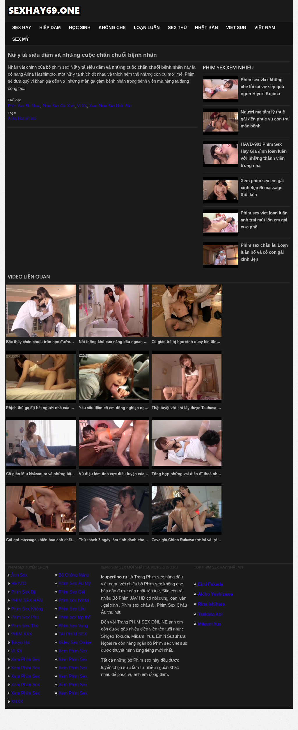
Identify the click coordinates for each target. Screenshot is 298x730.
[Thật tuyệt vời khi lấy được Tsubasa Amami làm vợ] (187, 377)
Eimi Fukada (210, 584)
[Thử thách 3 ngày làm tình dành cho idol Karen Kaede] (114, 509)
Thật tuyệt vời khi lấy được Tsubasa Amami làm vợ (198, 408)
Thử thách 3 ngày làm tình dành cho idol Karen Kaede (127, 540)
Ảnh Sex (19, 574)
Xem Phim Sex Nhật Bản (110, 106)
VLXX (82, 106)
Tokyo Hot (20, 642)
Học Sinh (80, 27)
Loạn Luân (147, 27)
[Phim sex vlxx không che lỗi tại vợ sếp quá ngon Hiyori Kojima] (220, 89)
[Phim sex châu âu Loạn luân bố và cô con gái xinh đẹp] (220, 255)
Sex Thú (177, 27)
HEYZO (18, 583)
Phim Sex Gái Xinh (58, 106)
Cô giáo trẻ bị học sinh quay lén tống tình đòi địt (196, 342)
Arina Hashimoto (22, 118)
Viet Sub (236, 27)
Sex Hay (21, 27)
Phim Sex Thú (24, 625)
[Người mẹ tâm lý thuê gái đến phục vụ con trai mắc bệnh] (220, 121)
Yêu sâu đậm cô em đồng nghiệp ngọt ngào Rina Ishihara (131, 408)
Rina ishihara (211, 603)
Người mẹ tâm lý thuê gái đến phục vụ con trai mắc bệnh (265, 118)
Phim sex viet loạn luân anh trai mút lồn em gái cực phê (264, 219)
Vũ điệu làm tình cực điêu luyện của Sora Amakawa (125, 474)
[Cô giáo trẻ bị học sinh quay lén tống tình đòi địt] (187, 310)
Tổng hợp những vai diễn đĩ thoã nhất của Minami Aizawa (204, 474)
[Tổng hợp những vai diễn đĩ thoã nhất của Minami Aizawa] (187, 443)
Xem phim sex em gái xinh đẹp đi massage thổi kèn (262, 187)
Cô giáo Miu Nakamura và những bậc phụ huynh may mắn (58, 474)
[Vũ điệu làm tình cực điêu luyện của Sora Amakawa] (114, 443)
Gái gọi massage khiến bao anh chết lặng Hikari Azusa (55, 540)
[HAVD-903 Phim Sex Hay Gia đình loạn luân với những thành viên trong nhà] (220, 154)
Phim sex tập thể (74, 616)
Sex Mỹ (20, 39)
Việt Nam (264, 27)
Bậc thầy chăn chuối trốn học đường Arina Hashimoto (55, 342)
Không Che (112, 27)
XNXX (17, 701)
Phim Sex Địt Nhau (24, 106)
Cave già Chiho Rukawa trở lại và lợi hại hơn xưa (196, 540)
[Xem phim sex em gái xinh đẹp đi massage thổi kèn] (220, 190)
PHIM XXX (21, 633)
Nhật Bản (206, 27)
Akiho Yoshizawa (215, 594)
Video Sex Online (74, 642)
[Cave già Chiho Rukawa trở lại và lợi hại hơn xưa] (187, 509)
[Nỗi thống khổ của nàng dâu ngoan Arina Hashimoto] (114, 310)
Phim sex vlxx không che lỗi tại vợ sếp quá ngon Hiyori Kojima (262, 86)
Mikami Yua (209, 623)
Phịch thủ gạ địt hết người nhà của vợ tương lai (49, 408)
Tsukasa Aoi (210, 614)
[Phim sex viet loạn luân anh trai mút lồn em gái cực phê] (220, 222)
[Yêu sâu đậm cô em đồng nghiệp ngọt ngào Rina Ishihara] (114, 377)
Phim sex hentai (73, 600)
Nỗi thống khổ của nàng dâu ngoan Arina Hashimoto (126, 342)
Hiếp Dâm (50, 27)
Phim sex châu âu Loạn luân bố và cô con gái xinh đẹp (264, 252)
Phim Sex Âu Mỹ (74, 583)
